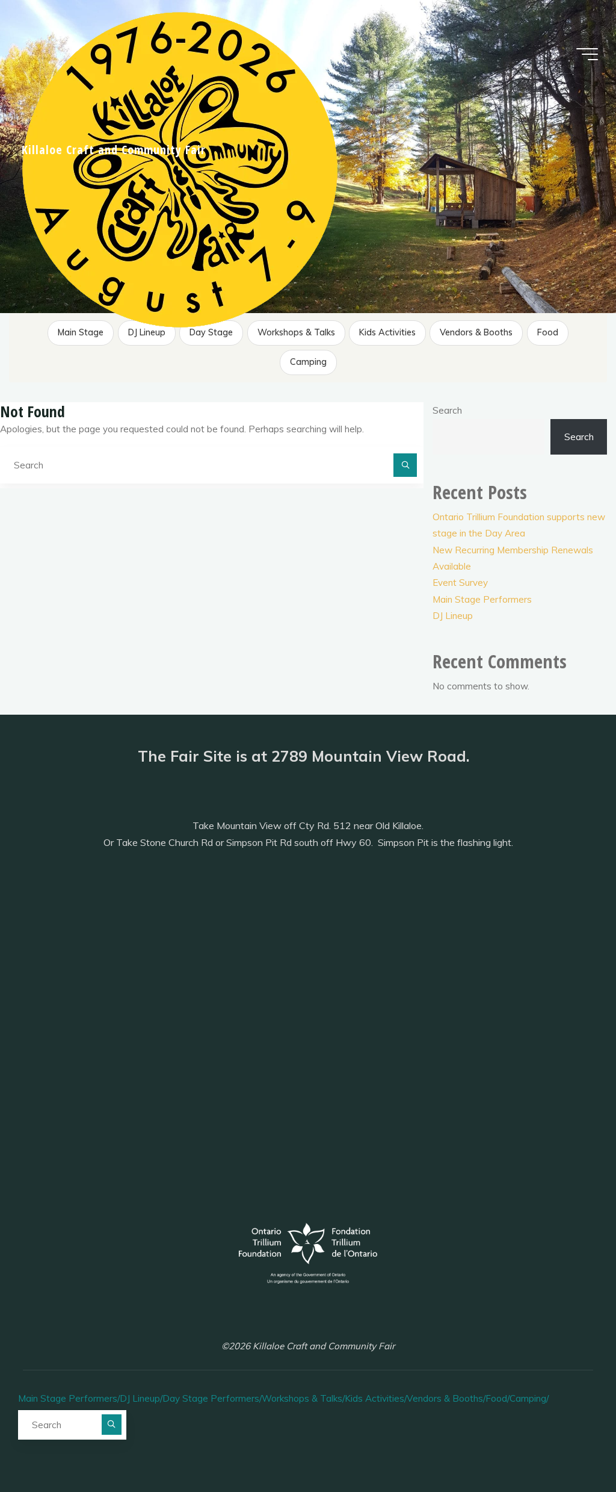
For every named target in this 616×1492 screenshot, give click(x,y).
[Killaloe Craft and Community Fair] (180, 167)
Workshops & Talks (296, 332)
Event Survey (460, 582)
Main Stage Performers (81, 333)
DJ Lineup (146, 332)
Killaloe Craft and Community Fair (114, 149)
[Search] (405, 465)
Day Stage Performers (211, 333)
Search (447, 410)
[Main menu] (587, 54)
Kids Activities (387, 332)
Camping (308, 361)
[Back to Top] (569, 1445)
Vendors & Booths (476, 332)
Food (547, 332)
